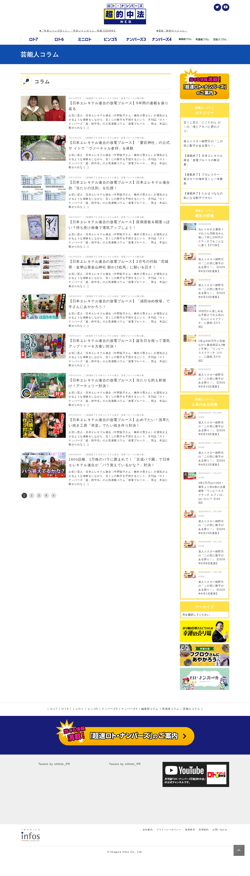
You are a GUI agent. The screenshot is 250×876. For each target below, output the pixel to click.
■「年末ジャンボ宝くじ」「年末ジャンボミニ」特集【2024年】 (78, 30)
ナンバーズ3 (110, 709)
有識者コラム (170, 709)
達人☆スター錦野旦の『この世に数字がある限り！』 (203, 143)
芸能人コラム (40, 54)
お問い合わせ (219, 829)
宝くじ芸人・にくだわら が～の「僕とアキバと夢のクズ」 (202, 127)
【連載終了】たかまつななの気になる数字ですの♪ (203, 195)
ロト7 (53, 709)
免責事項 (190, 829)
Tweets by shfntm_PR (54, 764)
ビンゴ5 (93, 709)
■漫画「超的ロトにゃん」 (171, 30)
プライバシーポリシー (168, 829)
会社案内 (148, 829)
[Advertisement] (96, 532)
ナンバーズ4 (129, 709)
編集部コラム (149, 709)
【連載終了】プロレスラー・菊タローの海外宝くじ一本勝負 (203, 179)
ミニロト (78, 709)
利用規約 (204, 829)
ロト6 (65, 709)
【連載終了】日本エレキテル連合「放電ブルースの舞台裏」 (203, 160)
